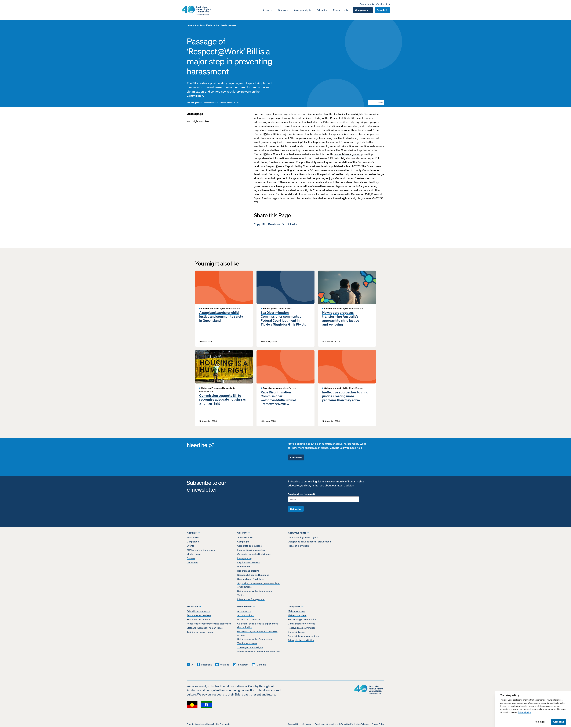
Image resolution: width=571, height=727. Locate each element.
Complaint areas (296, 632)
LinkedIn (292, 224)
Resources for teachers (199, 615)
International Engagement (251, 599)
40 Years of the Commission (201, 550)
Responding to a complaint (302, 619)
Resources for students (199, 619)
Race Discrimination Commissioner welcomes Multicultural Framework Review (278, 398)
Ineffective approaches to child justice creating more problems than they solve (345, 396)
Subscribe (295, 509)
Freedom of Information (325, 724)
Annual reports (245, 537)
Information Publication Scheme (354, 724)
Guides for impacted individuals (253, 554)
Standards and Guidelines (250, 579)
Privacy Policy (524, 712)
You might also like (198, 121)
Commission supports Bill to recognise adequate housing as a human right (222, 399)
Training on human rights (200, 632)
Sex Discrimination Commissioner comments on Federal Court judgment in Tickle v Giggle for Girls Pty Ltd (283, 318)
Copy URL (260, 224)
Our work (283, 10)
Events (190, 546)
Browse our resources (249, 619)
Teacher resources (247, 643)
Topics (240, 595)
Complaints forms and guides (303, 636)
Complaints (361, 10)
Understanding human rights (303, 537)
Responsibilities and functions (253, 575)
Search (381, 10)
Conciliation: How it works (301, 623)
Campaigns (243, 541)
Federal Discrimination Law (251, 550)
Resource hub (340, 10)
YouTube (224, 664)
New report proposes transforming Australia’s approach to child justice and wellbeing (340, 318)
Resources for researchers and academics (209, 623)
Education (322, 10)
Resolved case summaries (301, 628)
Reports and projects (248, 570)
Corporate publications (249, 546)
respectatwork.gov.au (347, 154)
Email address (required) (301, 494)
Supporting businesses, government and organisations (258, 585)
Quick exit (381, 4)
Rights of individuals (298, 546)
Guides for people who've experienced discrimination (257, 625)
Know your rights (302, 10)
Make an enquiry (296, 611)
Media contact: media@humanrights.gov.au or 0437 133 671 (318, 200)
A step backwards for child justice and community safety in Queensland (221, 316)
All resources (244, 611)
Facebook (274, 224)
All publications (245, 615)
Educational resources (198, 611)
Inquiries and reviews (248, 562)
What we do (193, 537)
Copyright (307, 724)
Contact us (365, 4)
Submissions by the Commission (254, 591)
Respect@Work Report (280, 166)
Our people (193, 541)
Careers (191, 558)
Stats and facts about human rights (205, 628)
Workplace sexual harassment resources (258, 651)
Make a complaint (297, 615)
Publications (243, 566)
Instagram (243, 664)
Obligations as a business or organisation (309, 541)
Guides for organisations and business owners (257, 633)
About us (267, 10)
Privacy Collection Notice (301, 640)
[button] (376, 102)
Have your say (244, 558)
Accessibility (293, 724)
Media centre (194, 554)
